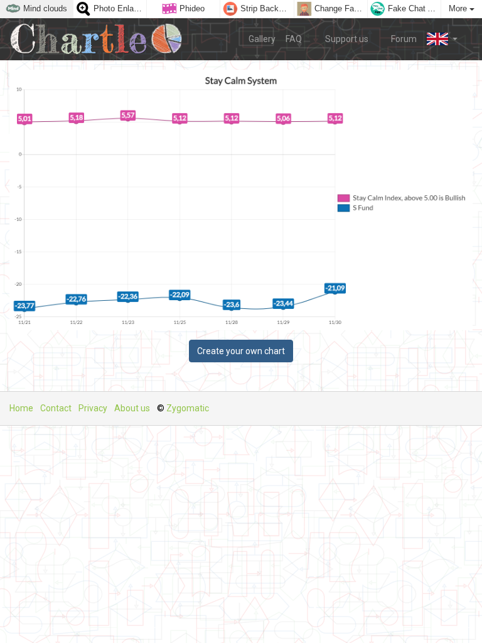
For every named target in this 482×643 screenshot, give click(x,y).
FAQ (294, 39)
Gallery (262, 39)
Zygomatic (187, 408)
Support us (345, 39)
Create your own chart (241, 351)
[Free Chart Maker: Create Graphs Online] (100, 39)
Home (21, 408)
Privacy (92, 408)
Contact (56, 408)
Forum (403, 39)
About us (132, 408)
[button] (442, 39)
